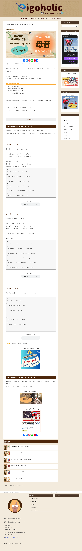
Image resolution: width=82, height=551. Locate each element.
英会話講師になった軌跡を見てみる (12, 537)
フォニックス (24, 18)
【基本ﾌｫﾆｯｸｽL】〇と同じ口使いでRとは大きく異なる (21, 459)
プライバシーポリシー (13, 543)
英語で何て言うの (67, 138)
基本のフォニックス (9, 29)
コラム (42, 18)
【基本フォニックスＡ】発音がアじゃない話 (19, 465)
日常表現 (66, 135)
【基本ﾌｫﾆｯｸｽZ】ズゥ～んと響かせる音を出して (20, 452)
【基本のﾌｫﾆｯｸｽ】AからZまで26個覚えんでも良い (13, 485)
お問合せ (59, 18)
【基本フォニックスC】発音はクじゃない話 (19, 478)
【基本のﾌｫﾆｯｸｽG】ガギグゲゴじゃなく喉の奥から (20, 446)
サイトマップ (51, 18)
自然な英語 (33, 18)
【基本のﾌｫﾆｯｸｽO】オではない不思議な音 (18, 471)
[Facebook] (24, 60)
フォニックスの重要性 (68, 126)
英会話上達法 (66, 120)
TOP (12, 492)
